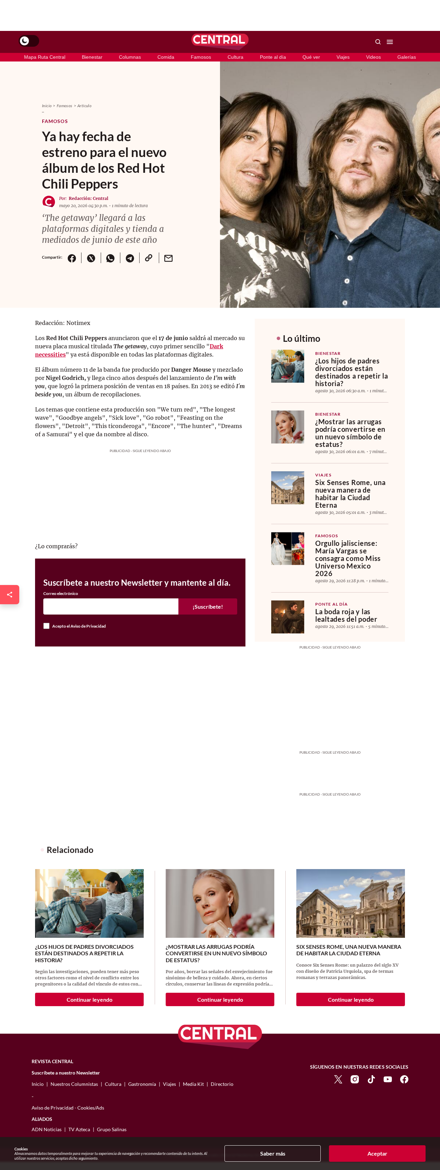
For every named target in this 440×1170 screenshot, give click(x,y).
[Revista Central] (220, 42)
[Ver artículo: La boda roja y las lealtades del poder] (287, 616)
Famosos (201, 57)
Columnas (130, 57)
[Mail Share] (168, 257)
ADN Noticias (47, 1129)
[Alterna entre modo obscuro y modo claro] (29, 41)
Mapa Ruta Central (44, 57)
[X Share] (90, 257)
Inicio (47, 105)
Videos (373, 57)
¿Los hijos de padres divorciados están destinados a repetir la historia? (351, 372)
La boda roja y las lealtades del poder (346, 615)
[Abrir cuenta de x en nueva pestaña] (338, 1078)
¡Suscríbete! (207, 606)
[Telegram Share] (129, 257)
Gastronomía (142, 1084)
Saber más (272, 1153)
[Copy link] (148, 257)
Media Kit (193, 1084)
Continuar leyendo (89, 999)
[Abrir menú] (390, 42)
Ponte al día (273, 57)
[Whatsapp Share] (110, 257)
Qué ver (311, 57)
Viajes (343, 57)
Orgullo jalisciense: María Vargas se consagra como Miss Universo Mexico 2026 (348, 558)
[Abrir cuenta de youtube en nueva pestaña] (388, 1078)
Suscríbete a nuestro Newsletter (66, 1072)
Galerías (406, 57)
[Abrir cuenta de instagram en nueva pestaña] (355, 1078)
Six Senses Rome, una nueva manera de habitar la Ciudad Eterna (350, 493)
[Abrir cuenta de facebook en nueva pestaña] (404, 1078)
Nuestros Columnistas (74, 1084)
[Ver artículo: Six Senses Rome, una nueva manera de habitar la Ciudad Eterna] (287, 487)
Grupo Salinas (111, 1129)
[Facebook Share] (71, 257)
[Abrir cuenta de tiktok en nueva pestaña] (371, 1078)
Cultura (235, 57)
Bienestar (92, 57)
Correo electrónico (60, 594)
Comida (165, 57)
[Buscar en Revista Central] (378, 42)
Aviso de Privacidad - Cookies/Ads (68, 1108)
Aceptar (377, 1153)
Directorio (222, 1084)
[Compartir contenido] (9, 594)
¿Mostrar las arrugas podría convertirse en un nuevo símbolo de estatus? (350, 432)
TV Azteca (79, 1129)
